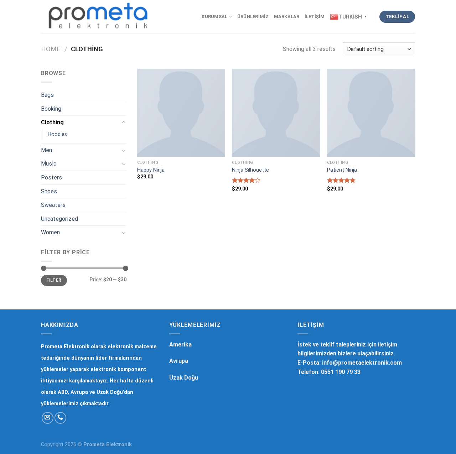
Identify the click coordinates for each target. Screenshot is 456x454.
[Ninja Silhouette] (276, 113)
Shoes (49, 191)
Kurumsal (214, 16)
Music (48, 163)
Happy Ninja (151, 170)
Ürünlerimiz (253, 16)
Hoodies (57, 134)
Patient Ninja (342, 170)
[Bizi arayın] (60, 418)
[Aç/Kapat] (123, 122)
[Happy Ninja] (181, 113)
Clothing (52, 122)
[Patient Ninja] (371, 113)
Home (51, 49)
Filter (53, 280)
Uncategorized (59, 218)
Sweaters (53, 205)
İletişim (315, 16)
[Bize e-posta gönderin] (47, 418)
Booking (51, 108)
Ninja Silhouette (250, 170)
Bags (47, 95)
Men (46, 150)
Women (50, 232)
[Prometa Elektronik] (98, 16)
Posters (51, 177)
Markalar (287, 16)
